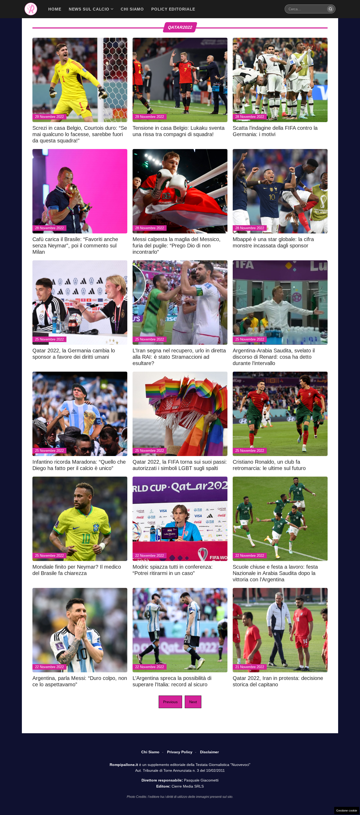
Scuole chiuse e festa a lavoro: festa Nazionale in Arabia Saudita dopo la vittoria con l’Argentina (275, 573)
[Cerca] (330, 9)
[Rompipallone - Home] (31, 9)
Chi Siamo (150, 752)
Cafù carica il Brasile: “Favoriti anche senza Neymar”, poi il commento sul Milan (75, 245)
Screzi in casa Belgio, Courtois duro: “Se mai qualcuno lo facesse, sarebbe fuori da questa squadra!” (79, 134)
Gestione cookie (346, 810)
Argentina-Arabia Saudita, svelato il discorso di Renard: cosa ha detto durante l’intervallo (274, 357)
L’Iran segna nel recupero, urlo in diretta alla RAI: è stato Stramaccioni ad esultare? (179, 357)
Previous (170, 702)
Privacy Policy (179, 752)
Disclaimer (209, 752)
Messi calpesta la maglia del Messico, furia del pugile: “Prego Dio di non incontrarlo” (177, 245)
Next (193, 702)
